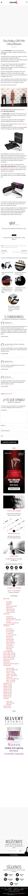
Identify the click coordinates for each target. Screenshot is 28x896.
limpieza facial (9, 609)
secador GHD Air (22, 124)
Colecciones (9, 671)
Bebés (7, 604)
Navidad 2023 (6, 697)
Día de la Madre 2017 (8, 656)
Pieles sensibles (9, 642)
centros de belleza (10, 606)
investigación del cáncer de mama (10, 168)
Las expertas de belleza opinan (10, 663)
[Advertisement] (14, 21)
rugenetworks (18, 894)
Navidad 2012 (6, 683)
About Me (3, 888)
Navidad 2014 (6, 686)
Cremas (5, 625)
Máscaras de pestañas (11, 678)
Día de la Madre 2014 (8, 653)
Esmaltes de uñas (10, 674)
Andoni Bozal (9, 668)
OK (20, 851)
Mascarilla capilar (10, 618)
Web (2, 436)
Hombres (5, 662)
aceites (7, 601)
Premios (10, 888)
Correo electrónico (5, 430)
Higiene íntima (9, 703)
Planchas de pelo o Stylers (12, 619)
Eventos (8, 701)
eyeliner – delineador (11, 675)
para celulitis (9, 641)
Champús (8, 616)
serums (8, 648)
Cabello (5, 613)
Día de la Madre (7, 651)
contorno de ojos (10, 635)
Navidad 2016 (6, 689)
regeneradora (9, 647)
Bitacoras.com (8, 393)
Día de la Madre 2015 (8, 654)
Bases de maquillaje (10, 669)
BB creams (8, 631)
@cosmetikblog (14, 855)
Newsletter (24, 888)
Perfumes (5, 706)
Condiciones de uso (14, 891)
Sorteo (7, 704)
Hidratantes (8, 639)
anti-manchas (9, 630)
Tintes (7, 621)
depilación (8, 607)
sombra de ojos (9, 681)
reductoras (8, 645)
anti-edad (8, 628)
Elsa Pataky (16, 245)
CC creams (8, 633)
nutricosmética (9, 612)
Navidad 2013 (6, 685)
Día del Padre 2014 (7, 657)
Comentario (4, 410)
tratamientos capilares (11, 622)
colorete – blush (10, 672)
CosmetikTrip (7, 889)
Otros (4, 698)
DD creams (8, 638)
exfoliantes (5, 660)
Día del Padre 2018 (7, 659)
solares (7, 650)
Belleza (5, 598)
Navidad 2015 (6, 688)
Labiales (8, 677)
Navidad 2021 (6, 695)
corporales (8, 636)
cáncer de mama (8, 245)
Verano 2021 (6, 707)
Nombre (3, 425)
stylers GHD (13, 247)
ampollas (8, 603)
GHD (21, 245)
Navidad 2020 (6, 694)
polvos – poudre (10, 680)
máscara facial (9, 610)
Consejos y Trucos (7, 624)
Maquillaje (5, 665)
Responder (5, 336)
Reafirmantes (9, 644)
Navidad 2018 (6, 692)
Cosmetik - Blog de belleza (19, 893)
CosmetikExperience (18, 889)
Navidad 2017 (6, 691)
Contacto (16, 888)
